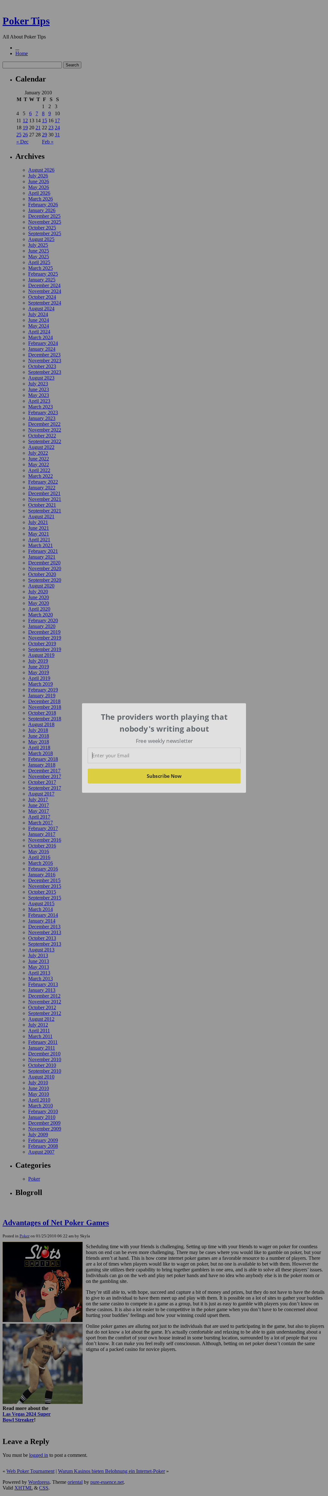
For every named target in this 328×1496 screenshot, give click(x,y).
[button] (164, 723)
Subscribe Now (164, 775)
